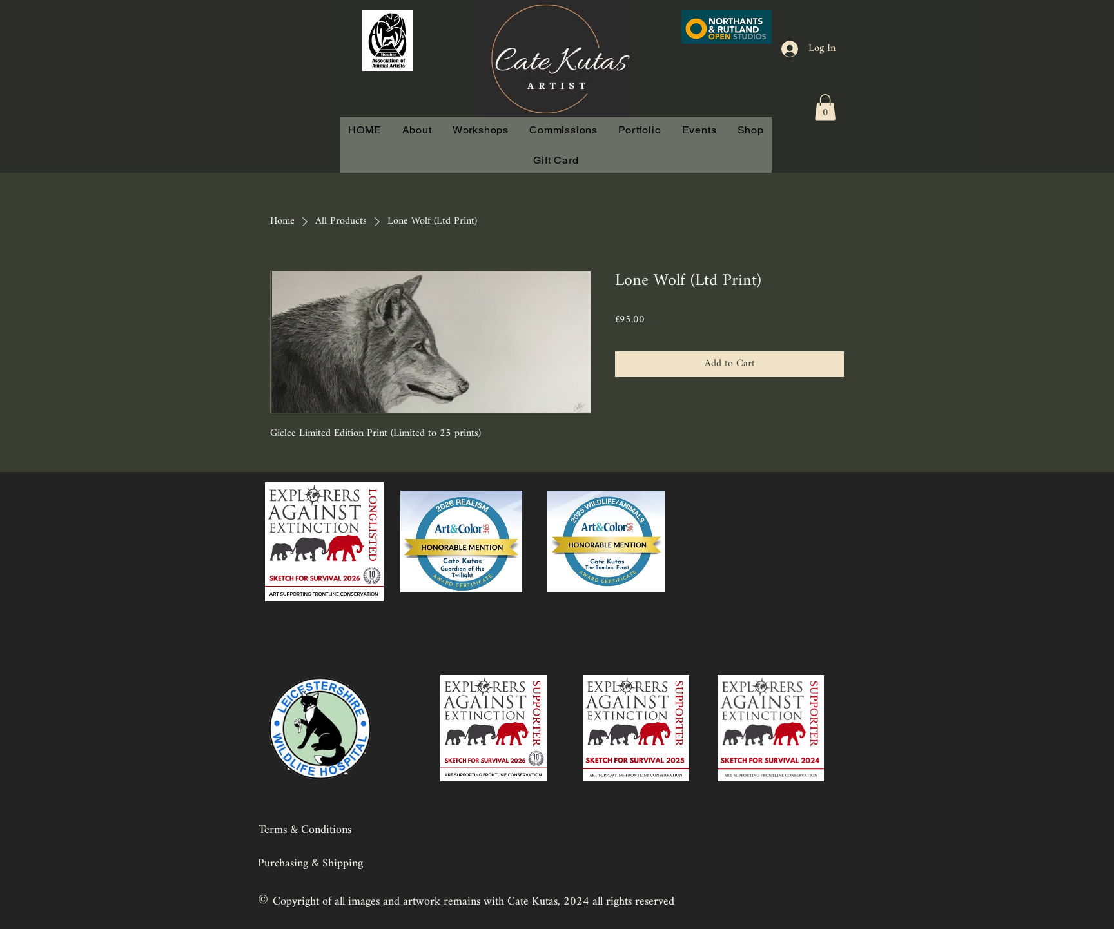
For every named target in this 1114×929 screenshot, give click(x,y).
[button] (825, 107)
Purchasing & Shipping (310, 863)
